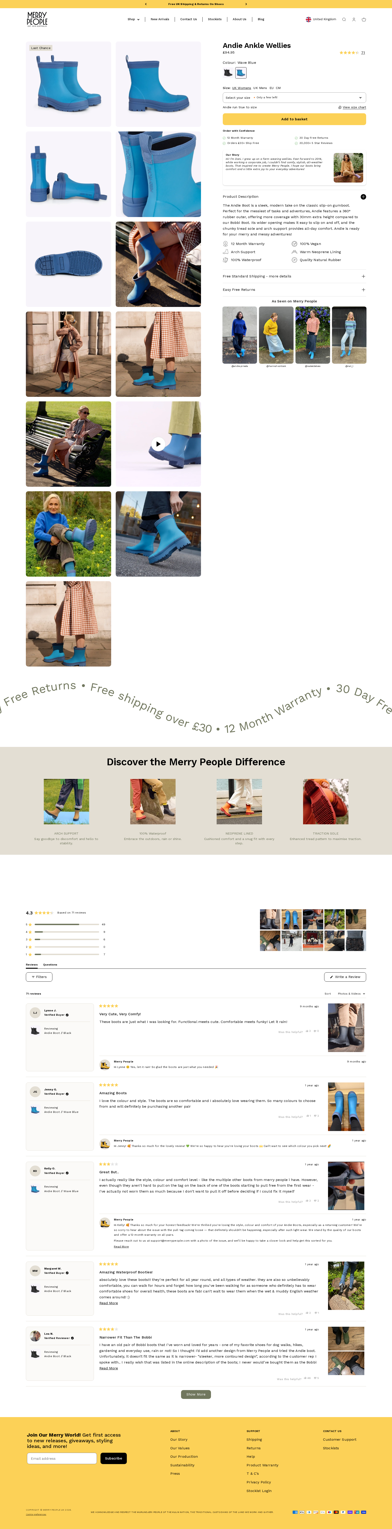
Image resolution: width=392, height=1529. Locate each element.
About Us (239, 19)
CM (278, 88)
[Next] (246, 4)
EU (272, 88)
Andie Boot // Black (57, 1033)
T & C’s (253, 1473)
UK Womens (241, 88)
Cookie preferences (36, 1514)
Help (251, 1456)
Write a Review (350, 978)
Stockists (215, 19)
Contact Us (188, 19)
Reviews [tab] (32, 965)
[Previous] (146, 4)
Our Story (178, 1439)
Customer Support (340, 1439)
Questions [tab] (50, 965)
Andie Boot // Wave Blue (61, 1112)
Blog (261, 19)
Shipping (254, 1439)
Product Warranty (262, 1465)
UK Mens (260, 88)
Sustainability (182, 1465)
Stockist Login (259, 1491)
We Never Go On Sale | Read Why (196, 4)
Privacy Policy (259, 1482)
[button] (329, 53)
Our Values (180, 1448)
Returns (254, 1448)
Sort (328, 993)
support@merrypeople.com (170, 1240)
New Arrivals (160, 19)
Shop (131, 19)
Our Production (184, 1456)
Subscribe (113, 1458)
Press (175, 1473)
